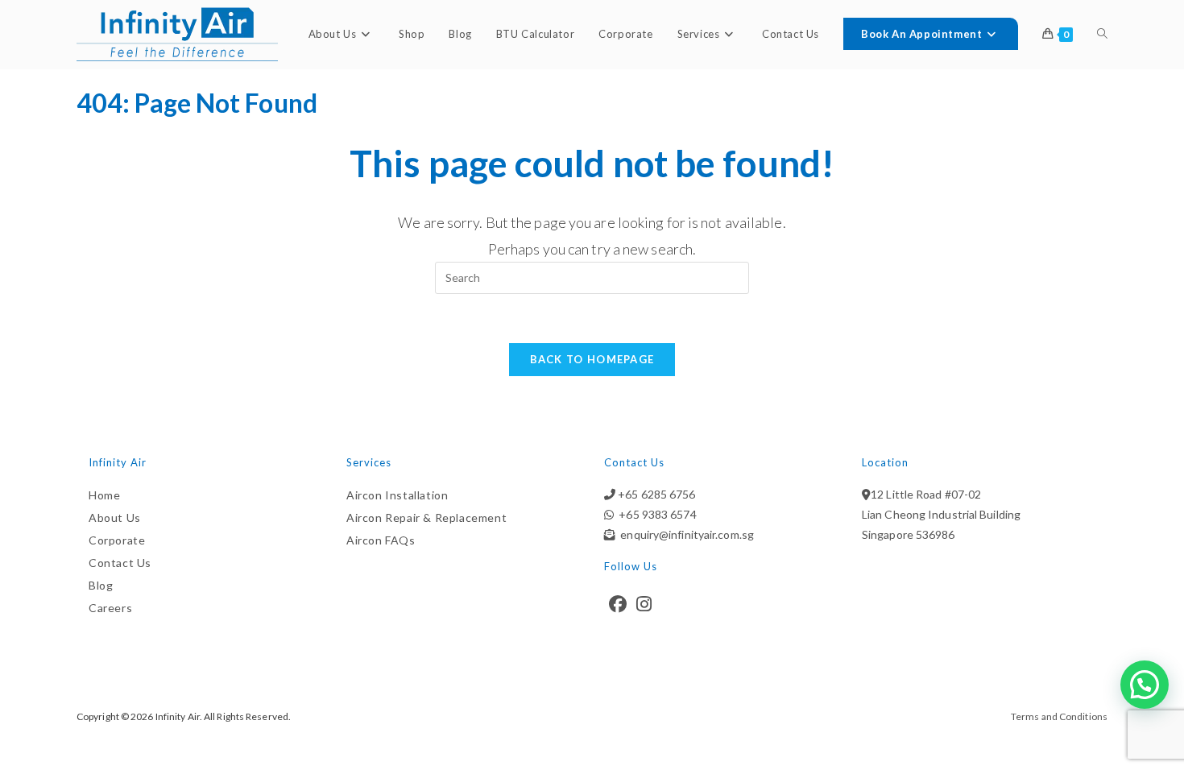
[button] (1144, 684)
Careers (110, 608)
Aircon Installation (397, 495)
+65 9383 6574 (655, 514)
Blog (101, 585)
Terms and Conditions (1059, 716)
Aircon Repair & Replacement (426, 517)
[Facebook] (618, 604)
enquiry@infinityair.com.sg (684, 534)
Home (104, 495)
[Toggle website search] (1102, 34)
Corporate (117, 540)
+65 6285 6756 (655, 494)
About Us (115, 517)
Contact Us (120, 562)
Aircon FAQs (381, 540)
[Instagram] (644, 604)
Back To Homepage (592, 359)
